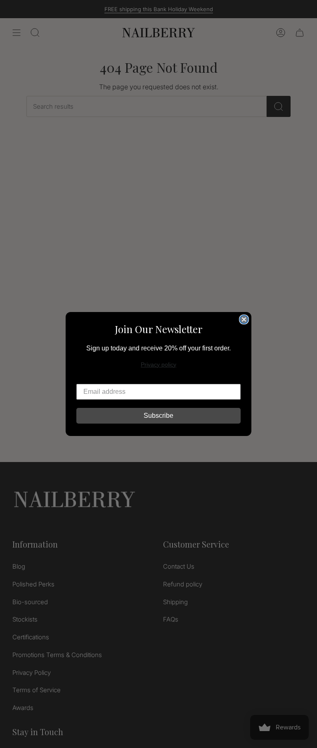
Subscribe (158, 415)
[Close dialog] (244, 319)
